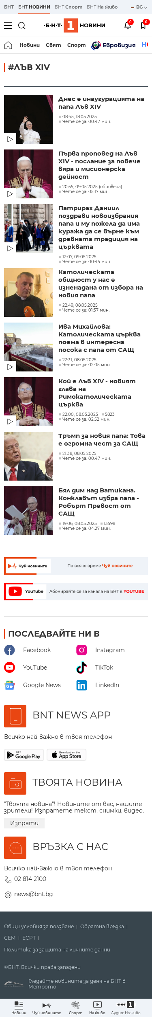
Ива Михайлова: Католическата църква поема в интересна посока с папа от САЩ (99, 338)
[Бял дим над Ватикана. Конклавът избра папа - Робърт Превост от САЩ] (29, 511)
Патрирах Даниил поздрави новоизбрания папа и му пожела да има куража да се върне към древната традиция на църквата (99, 227)
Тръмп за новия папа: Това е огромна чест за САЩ (102, 439)
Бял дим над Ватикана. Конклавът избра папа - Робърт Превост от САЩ (98, 501)
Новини (29, 45)
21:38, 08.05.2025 (79, 453)
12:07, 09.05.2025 (79, 257)
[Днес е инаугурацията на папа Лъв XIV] (29, 120)
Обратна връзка (102, 926)
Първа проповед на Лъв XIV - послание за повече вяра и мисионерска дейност (99, 164)
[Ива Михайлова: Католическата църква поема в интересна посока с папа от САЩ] (29, 348)
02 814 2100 (30, 879)
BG (140, 7)
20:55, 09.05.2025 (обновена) (92, 187)
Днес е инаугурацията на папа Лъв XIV (101, 102)
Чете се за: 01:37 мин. (85, 310)
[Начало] (8, 45)
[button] (126, 1008)
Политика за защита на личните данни (57, 950)
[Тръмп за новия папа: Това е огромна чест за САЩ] (29, 457)
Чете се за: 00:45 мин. (86, 261)
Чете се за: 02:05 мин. (86, 364)
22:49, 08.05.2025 (80, 305)
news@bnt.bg (33, 894)
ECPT (29, 938)
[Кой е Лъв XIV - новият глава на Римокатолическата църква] (29, 402)
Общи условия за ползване (39, 926)
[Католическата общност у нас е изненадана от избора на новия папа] (29, 293)
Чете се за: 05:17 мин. (85, 191)
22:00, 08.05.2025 (80, 414)
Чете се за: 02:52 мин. (86, 419)
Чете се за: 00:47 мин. (86, 121)
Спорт (76, 45)
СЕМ (10, 938)
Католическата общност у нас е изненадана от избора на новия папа (100, 283)
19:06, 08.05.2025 (79, 523)
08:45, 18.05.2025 (79, 116)
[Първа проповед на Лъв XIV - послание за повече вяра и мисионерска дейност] (29, 174)
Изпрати (24, 823)
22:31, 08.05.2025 (79, 360)
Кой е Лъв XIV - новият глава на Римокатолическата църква (97, 392)
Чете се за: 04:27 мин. (86, 528)
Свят (53, 45)
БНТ (9, 7)
